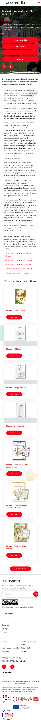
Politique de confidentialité (10, 648)
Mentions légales (25, 648)
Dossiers (4, 632)
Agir (3, 621)
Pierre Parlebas (6, 18)
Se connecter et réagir (20, 53)
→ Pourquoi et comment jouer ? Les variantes (18, 269)
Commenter (20, 59)
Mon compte (6, 651)
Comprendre (6, 625)
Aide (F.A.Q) (24, 651)
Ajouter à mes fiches (21, 40)
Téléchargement (20, 46)
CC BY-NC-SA (32, 681)
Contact (4, 642)
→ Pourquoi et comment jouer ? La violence (18, 260)
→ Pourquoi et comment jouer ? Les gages (17, 264)
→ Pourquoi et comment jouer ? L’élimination (18, 273)
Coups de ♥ (5, 618)
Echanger (5, 629)
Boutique (5, 636)
